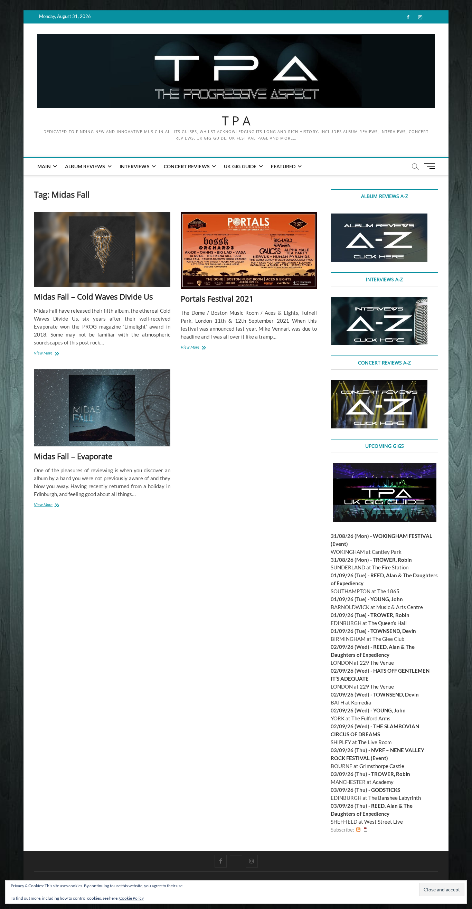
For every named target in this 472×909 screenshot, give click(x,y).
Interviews (135, 166)
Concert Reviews (187, 166)
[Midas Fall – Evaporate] (102, 407)
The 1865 (388, 591)
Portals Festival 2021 (217, 298)
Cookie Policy (131, 898)
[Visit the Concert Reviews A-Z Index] (379, 384)
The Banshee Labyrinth (394, 798)
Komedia (361, 702)
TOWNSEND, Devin (393, 631)
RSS (358, 830)
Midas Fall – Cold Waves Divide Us (93, 296)
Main (44, 166)
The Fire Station (390, 567)
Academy (383, 782)
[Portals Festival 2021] (249, 250)
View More (49, 353)
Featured (283, 166)
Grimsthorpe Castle (381, 766)
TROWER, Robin (392, 560)
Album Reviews (85, 166)
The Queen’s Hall (387, 623)
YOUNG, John (386, 599)
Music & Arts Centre (399, 607)
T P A (236, 121)
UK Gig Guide (240, 166)
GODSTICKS (385, 790)
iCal (366, 830)
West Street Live (383, 821)
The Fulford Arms (370, 718)
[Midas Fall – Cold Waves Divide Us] (102, 249)
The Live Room (374, 742)
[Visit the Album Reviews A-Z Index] (379, 217)
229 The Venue (377, 663)
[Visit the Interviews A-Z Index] (379, 300)
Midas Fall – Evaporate (73, 456)
